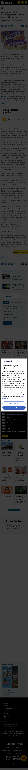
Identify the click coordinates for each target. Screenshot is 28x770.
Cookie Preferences (14, 403)
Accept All (14, 408)
